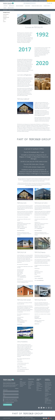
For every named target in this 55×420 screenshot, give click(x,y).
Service (29, 386)
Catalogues (29, 385)
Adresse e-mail (5, 389)
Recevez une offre (22, 383)
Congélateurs (27, 5)
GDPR (23, 417)
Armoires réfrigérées (19, 5)
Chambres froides (47, 5)
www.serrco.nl (37, 323)
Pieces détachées (39, 390)
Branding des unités (31, 384)
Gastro (5, 7)
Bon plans (38, 382)
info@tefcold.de (22, 322)
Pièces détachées (11, 7)
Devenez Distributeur (51, 0)
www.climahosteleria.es (21, 370)
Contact (21, 381)
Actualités (5, 5)
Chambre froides (39, 388)
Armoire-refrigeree (39, 384)
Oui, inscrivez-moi (7, 404)
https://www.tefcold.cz (20, 230)
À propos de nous (6, 12)
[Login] (49, 3)
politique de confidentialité (10, 402)
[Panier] (51, 3)
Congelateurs (38, 385)
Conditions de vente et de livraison (25, 418)
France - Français (43, 0)
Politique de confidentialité (29, 417)
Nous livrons (30, 383)
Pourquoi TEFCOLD (31, 382)
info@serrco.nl (39, 321)
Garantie (29, 387)
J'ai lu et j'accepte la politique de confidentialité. (11, 400)
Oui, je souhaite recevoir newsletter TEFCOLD (10, 399)
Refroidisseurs (11, 5)
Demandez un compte (23, 384)
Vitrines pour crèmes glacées (37, 5)
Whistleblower (33, 418)
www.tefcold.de (19, 324)
